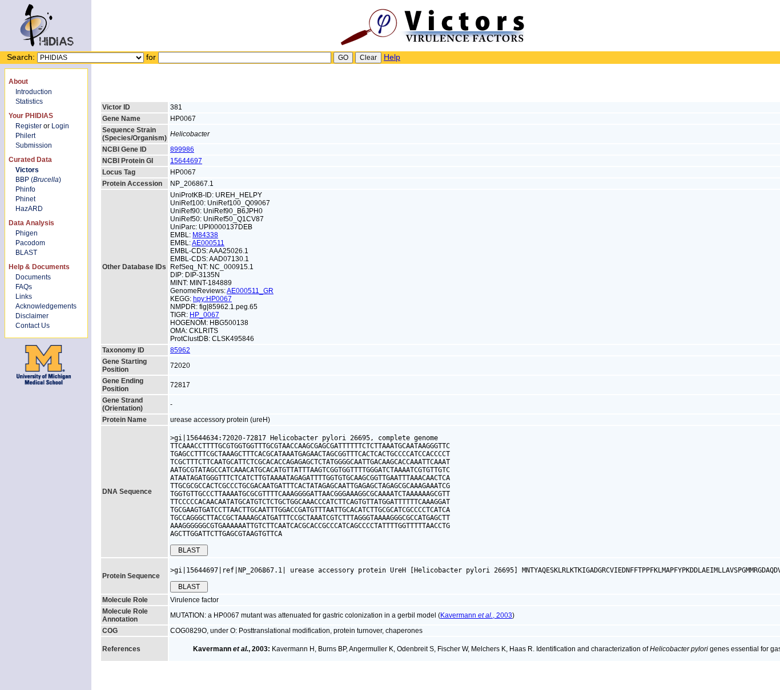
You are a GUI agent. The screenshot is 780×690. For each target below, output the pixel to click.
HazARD (29, 209)
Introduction (33, 92)
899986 (182, 149)
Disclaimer (32, 316)
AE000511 (208, 243)
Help (392, 57)
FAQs (23, 287)
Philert (25, 136)
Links (23, 297)
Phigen (26, 233)
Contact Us (32, 326)
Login (60, 126)
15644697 (186, 161)
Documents (33, 277)
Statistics (29, 101)
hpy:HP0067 (212, 299)
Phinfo (25, 189)
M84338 (205, 235)
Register (28, 126)
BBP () (38, 180)
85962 (180, 350)
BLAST (26, 253)
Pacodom (30, 243)
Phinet (25, 199)
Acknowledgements (46, 306)
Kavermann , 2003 (476, 615)
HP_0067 (204, 315)
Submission (33, 145)
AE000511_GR (250, 291)
